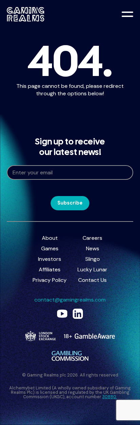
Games (49, 248)
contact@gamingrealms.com (70, 299)
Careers (92, 238)
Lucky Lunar (92, 269)
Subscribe (70, 203)
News (92, 248)
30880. (109, 397)
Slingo (92, 259)
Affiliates (49, 269)
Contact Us (92, 280)
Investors (49, 259)
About (50, 238)
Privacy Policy (50, 280)
